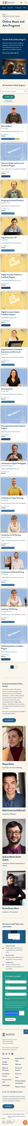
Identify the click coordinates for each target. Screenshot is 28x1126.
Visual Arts (9, 101)
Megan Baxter (8, 763)
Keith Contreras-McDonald (13, 810)
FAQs (24, 8)
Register (4, 8)
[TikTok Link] (6, 1054)
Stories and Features (18, 1069)
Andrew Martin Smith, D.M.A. (11, 858)
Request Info (10, 8)
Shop (16, 1077)
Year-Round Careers (5, 1075)
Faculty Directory (5, 1063)
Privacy (3, 1121)
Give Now (8, 1106)
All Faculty (9, 720)
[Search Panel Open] (26, 2)
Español (3, 1118)
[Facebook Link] (9, 1054)
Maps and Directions (5, 1069)
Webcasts (18, 1064)
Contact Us (5, 1058)
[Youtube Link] (12, 1054)
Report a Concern (20, 1086)
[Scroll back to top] (26, 1032)
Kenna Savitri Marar (10, 908)
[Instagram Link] (3, 1054)
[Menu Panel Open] (21, 2)
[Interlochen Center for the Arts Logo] (8, 2)
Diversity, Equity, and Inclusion (20, 1082)
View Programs (18, 8)
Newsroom (18, 1074)
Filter (7, 97)
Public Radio (6, 1085)
